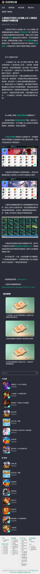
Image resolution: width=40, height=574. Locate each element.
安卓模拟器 (15, 545)
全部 (3, 8)
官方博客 (5, 547)
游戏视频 (5, 549)
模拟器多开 (15, 550)
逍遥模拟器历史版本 (24, 554)
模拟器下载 (15, 552)
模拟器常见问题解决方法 (23, 246)
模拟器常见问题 (15, 548)
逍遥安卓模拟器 (9, 2)
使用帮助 (11, 8)
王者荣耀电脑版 (24, 540)
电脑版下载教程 (7, 12)
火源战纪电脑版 (10, 137)
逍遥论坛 (5, 546)
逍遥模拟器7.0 (33, 550)
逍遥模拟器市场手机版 (24, 557)
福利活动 (31, 8)
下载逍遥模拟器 (6, 540)
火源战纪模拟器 (21, 115)
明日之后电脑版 (24, 543)
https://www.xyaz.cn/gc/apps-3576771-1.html (18, 287)
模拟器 (10, 38)
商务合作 (5, 553)
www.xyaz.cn (22, 279)
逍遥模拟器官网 (19, 120)
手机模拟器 (29, 40)
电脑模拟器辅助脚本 (24, 564)
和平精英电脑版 (24, 546)
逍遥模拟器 (33, 548)
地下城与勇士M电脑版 (24, 552)
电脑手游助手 (15, 554)
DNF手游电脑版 (24, 549)
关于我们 (33, 546)
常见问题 (21, 8)
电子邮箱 (5, 552)
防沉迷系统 (20, 572)
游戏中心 (33, 541)
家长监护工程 (27, 572)
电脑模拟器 (15, 546)
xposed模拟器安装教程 (24, 561)
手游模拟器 (23, 32)
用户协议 (13, 572)
